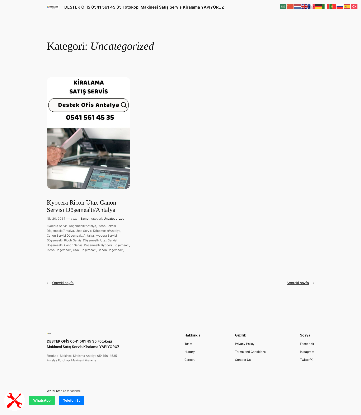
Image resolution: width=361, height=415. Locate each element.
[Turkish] (354, 6)
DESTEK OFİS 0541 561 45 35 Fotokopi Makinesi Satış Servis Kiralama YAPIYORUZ (144, 7)
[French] (311, 6)
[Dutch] (297, 6)
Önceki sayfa (60, 283)
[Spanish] (347, 6)
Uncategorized (114, 218)
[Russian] (340, 6)
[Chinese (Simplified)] (290, 6)
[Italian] (325, 6)
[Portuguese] (333, 6)
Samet (84, 218)
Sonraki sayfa (300, 283)
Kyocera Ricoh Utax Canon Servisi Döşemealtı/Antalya (81, 206)
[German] (318, 6)
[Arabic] (283, 6)
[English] (304, 6)
